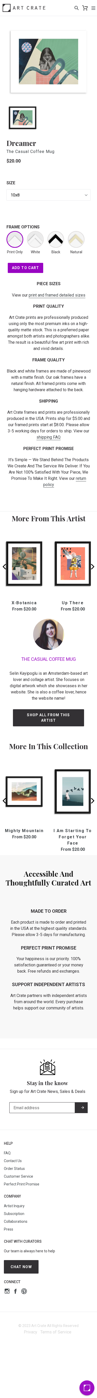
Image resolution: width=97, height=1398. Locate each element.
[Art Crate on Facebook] (15, 1292)
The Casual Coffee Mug (30, 151)
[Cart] (85, 8)
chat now (21, 1267)
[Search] (76, 8)
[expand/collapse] (93, 8)
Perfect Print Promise (21, 1184)
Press (8, 1229)
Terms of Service (55, 1332)
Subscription (14, 1214)
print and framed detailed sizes (57, 295)
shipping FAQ (48, 437)
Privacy (30, 1332)
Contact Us (13, 1161)
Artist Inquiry (14, 1206)
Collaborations (15, 1221)
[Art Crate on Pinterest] (24, 1292)
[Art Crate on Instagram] (7, 1292)
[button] (90, 566)
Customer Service (18, 1176)
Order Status (14, 1169)
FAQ (7, 1153)
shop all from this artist (48, 717)
